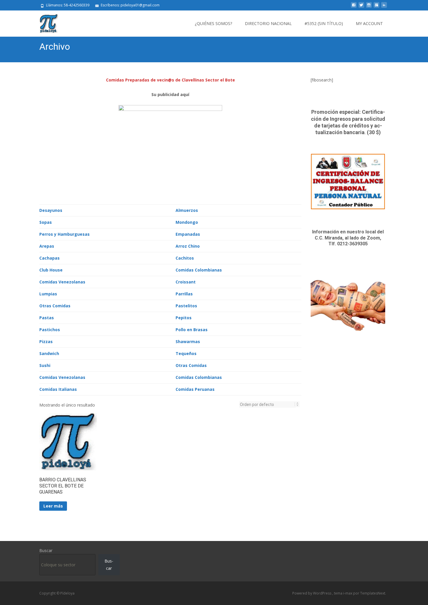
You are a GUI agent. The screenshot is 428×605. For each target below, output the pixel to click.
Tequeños (186, 353)
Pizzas (46, 341)
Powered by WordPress (312, 593)
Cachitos (185, 258)
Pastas (46, 317)
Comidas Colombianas (199, 270)
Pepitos (184, 317)
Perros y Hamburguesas (64, 234)
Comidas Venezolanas (62, 282)
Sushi (44, 365)
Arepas (46, 246)
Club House (51, 270)
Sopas (45, 222)
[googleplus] (376, 7)
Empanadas (188, 234)
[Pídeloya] (44, 22)
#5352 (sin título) (324, 23)
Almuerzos (187, 210)
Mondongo (187, 222)
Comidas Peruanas (195, 389)
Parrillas (184, 294)
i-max (348, 593)
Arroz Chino (188, 246)
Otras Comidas (54, 305)
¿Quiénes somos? (213, 23)
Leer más (53, 506)
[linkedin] (384, 7)
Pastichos (49, 329)
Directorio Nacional (268, 23)
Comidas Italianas (58, 389)
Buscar (45, 550)
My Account (369, 23)
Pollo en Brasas (192, 329)
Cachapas (49, 258)
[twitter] (361, 7)
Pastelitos (186, 305)
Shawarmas (188, 341)
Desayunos (50, 210)
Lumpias (48, 294)
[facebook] (354, 7)
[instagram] (369, 7)
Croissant (186, 282)
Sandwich (49, 353)
